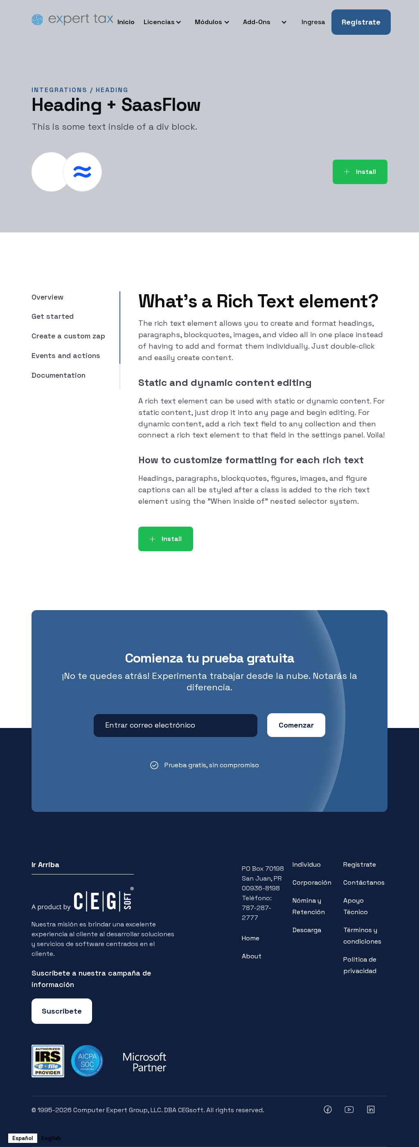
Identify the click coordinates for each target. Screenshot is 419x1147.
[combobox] (22, 1138)
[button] (164, 22)
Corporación (312, 882)
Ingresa (313, 22)
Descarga (307, 930)
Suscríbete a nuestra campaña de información (91, 978)
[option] (51, 1138)
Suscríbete (62, 1011)
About (251, 956)
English (51, 1138)
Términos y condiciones (362, 936)
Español (22, 1138)
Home (250, 938)
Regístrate (361, 22)
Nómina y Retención (309, 906)
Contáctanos (364, 882)
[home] (72, 22)
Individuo (307, 864)
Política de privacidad (359, 965)
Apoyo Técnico (355, 906)
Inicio (126, 22)
